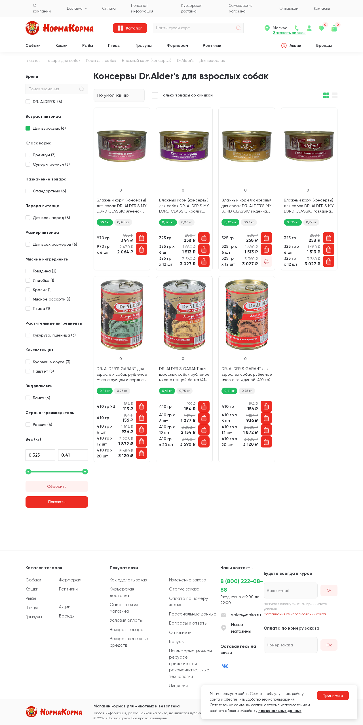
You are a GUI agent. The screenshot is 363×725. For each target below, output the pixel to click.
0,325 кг (123, 222)
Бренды (324, 45)
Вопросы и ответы (188, 623)
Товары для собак (63, 60)
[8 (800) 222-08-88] (296, 28)
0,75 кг (122, 391)
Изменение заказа (187, 580)
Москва (280, 28)
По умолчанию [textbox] (113, 95)
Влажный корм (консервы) (146, 60)
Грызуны (144, 45)
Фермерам (177, 45)
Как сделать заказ (128, 580)
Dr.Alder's (185, 60)
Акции (295, 45)
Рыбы (87, 45)
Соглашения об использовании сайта (295, 614)
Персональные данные (192, 614)
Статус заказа (184, 589)
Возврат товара (126, 629)
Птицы (114, 45)
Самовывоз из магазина (124, 608)
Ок (329, 645)
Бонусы (176, 641)
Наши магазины (241, 628)
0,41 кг (105, 391)
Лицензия (178, 685)
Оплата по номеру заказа (188, 602)
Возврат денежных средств (129, 642)
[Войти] (309, 28)
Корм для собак (101, 60)
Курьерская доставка (122, 592)
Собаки (33, 45)
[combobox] (119, 95)
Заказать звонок (289, 33)
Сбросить (57, 486)
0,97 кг (105, 222)
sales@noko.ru (246, 614)
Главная (33, 60)
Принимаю (333, 695)
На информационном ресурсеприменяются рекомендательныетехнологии (190, 663)
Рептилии (212, 45)
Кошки (61, 45)
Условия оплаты (126, 620)
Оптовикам (180, 632)
